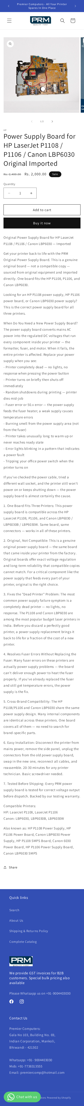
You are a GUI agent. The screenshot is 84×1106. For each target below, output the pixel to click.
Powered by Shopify (59, 1097)
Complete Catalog (23, 942)
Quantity (9, 184)
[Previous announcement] (9, 6)
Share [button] (13, 867)
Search (14, 910)
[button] (9, 21)
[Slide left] (32, 121)
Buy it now (42, 223)
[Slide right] (52, 121)
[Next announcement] (75, 6)
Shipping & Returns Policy (28, 931)
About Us (16, 920)
